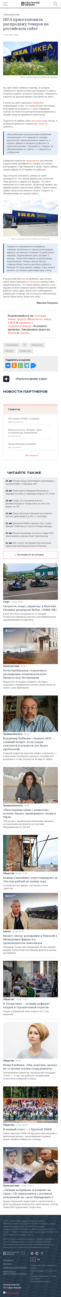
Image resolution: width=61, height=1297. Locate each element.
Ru (33, 1259)
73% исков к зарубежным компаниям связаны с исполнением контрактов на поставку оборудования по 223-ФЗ (29, 818)
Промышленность (13, 734)
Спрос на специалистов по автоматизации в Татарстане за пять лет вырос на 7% (27, 503)
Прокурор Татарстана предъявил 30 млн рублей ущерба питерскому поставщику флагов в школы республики (30, 944)
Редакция (8, 1260)
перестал (42, 123)
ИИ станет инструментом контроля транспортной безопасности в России (28, 544)
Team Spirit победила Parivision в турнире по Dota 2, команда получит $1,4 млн (30, 492)
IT (25, 344)
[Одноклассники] (14, 365)
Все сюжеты (31, 455)
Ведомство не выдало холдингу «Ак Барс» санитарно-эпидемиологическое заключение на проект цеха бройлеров (29, 679)
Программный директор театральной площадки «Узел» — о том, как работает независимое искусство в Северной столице (30, 1071)
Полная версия (11, 1284)
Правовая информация (15, 1268)
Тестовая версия (12, 1287)
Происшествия (11, 666)
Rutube (12, 333)
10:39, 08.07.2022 (11, 34)
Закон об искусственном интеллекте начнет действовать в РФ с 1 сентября (28, 515)
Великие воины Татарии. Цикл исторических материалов (25, 432)
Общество (37, 344)
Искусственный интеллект (22, 445)
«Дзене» (24, 333)
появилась (38, 102)
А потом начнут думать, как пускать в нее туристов (30, 883)
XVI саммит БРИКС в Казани (23, 420)
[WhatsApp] (20, 365)
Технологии (11, 14)
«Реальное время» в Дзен (31, 378)
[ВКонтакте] (7, 365)
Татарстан (25, 350)
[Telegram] (26, 365)
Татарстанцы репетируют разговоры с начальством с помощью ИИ (30, 482)
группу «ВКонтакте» (30, 319)
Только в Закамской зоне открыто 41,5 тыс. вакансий (26, 1009)
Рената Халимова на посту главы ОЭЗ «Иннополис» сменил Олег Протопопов (29, 535)
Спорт (6, 602)
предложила (33, 160)
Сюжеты (14, 409)
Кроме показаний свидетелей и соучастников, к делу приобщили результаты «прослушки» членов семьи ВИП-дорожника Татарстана (30, 1198)
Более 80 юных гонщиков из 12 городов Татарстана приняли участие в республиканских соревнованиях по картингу (30, 612)
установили (33, 281)
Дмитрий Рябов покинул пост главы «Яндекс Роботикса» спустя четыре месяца (28, 525)
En (38, 1259)
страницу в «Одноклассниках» (20, 324)
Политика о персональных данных (15, 1273)
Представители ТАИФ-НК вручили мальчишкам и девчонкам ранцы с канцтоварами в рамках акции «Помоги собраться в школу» (30, 1134)
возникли (37, 120)
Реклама (7, 1264)
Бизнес (9, 350)
